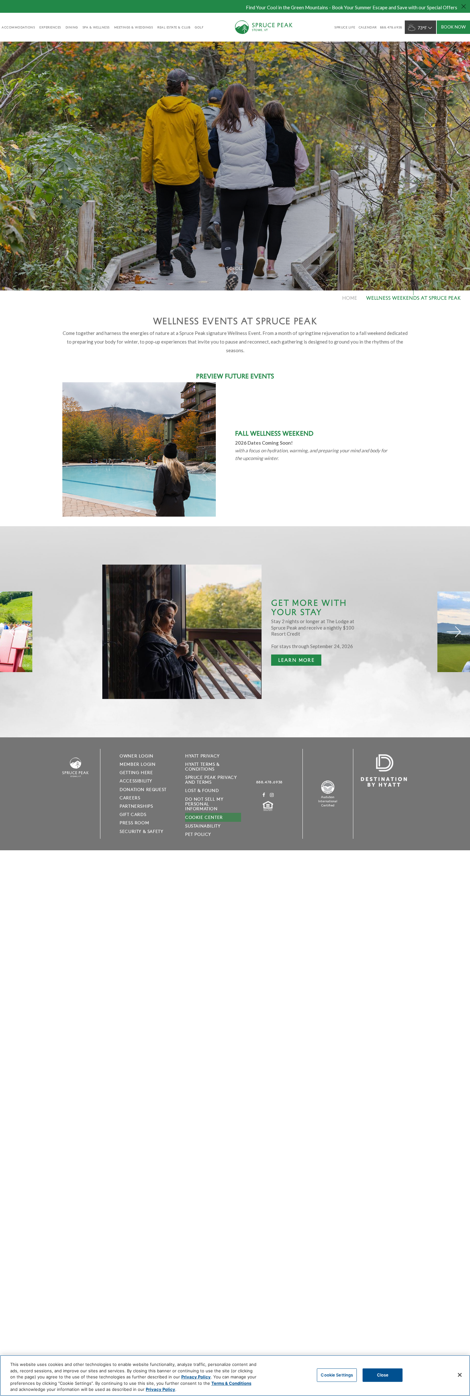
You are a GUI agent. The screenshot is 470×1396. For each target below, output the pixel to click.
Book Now (453, 26)
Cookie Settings (337, 1374)
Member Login (137, 764)
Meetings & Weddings (133, 27)
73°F (422, 27)
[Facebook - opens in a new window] (264, 795)
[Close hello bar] (463, 6)
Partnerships (136, 806)
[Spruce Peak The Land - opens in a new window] (328, 792)
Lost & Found (202, 790)
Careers (130, 798)
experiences (50, 27)
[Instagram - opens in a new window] (272, 795)
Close (383, 1374)
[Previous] (16, 631)
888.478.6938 (269, 782)
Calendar (368, 27)
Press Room (134, 823)
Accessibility (136, 781)
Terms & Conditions (231, 1383)
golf (199, 27)
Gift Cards (133, 814)
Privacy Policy (196, 1376)
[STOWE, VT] (75, 780)
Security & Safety (141, 831)
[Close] (460, 1375)
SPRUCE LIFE (345, 27)
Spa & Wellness (96, 27)
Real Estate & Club (173, 27)
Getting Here (136, 772)
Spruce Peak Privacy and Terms (211, 779)
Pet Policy (198, 834)
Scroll (234, 268)
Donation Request (143, 789)
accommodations (18, 27)
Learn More (293, 661)
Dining (72, 27)
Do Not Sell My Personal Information (204, 804)
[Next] (454, 631)
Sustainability (202, 826)
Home (349, 297)
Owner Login (136, 756)
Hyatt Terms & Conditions (202, 766)
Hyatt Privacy (202, 756)
